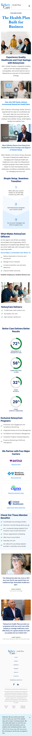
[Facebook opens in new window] (13, 684)
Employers (16, 664)
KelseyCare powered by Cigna (16, 493)
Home (16, 657)
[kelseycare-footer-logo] (16, 652)
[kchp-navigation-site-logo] (6, 6)
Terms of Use (6, 707)
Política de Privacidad (23, 707)
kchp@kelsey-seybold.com (16, 680)
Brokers (16, 661)
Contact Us (16, 676)
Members (16, 668)
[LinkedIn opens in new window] (18, 684)
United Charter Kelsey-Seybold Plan (16, 507)
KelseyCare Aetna (16, 464)
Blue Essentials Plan (16, 477)
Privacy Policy (14, 707)
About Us (16, 672)
